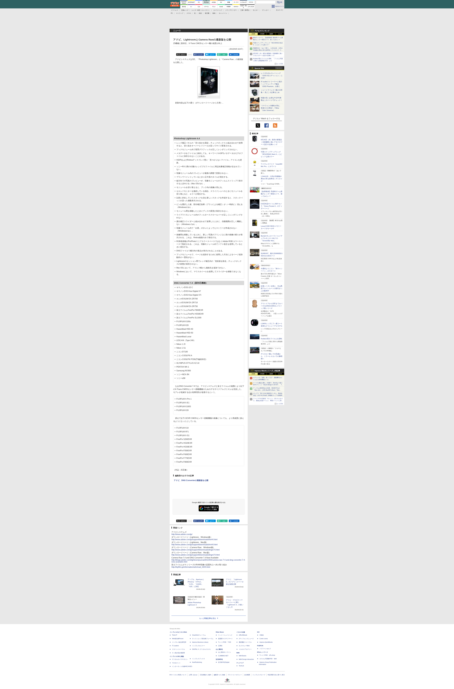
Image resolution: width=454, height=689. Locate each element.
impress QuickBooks (266, 642)
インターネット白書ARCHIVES (182, 666)
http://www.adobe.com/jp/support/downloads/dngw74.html (195, 550)
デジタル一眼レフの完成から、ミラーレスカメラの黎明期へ (271, 356)
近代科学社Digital (223, 662)
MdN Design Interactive (246, 659)
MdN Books (242, 656)
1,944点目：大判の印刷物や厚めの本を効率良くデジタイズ (271, 178)
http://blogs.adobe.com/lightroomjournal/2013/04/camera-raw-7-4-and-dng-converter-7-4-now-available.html (208, 561)
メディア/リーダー (231, 10)
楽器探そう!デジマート (225, 638)
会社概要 (247, 675)
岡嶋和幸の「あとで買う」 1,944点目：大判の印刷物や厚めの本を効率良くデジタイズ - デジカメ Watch (268, 50)
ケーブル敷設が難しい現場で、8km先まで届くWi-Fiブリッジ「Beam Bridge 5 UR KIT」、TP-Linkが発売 (268, 385)
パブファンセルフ (265, 649)
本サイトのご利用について (177, 675)
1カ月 (280, 34)
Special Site (259, 68)
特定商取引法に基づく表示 (276, 675)
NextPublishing (197, 662)
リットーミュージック (225, 635)
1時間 (253, 34)
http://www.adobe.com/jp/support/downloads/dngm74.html (195, 555)
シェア (200, 54)
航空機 (207, 13)
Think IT (174, 635)
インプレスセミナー (198, 646)
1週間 (271, 34)
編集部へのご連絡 (219, 675)
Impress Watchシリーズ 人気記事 (267, 371)
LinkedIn (235, 54)
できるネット (176, 663)
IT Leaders (175, 646)
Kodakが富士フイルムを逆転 (271, 339)
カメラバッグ (217, 10)
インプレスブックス (198, 659)
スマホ (189, 13)
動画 (214, 13)
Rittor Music (220, 632)
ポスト (183, 54)
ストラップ (179, 13)
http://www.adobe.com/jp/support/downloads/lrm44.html (194, 545)
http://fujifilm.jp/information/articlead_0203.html (190, 567)
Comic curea (264, 638)
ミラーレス (174, 10)
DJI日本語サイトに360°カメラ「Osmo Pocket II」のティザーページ (271, 206)
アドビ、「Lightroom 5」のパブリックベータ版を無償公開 (235, 581)
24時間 (262, 34)
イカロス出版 (240, 632)
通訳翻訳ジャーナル (245, 642)
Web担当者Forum (177, 638)
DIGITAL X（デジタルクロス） (202, 649)
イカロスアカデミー (245, 649)
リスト (190, 54)
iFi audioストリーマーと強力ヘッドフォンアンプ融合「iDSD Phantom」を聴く (271, 84)
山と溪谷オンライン (224, 652)
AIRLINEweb (243, 635)
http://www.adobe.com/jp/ (181, 534)
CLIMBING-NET (223, 656)
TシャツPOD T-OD (224, 642)
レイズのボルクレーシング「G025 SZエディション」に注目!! (271, 75)
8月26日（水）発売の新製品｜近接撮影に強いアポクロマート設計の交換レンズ (271, 142)
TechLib (241, 666)
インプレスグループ (258, 675)
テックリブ (240, 663)
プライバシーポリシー (235, 675)
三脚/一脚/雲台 (244, 10)
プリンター (265, 10)
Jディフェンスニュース (246, 638)
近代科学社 (219, 659)
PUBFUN (260, 646)
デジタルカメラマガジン (180, 659)
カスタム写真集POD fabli (268, 659)
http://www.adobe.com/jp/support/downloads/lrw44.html (194, 539)
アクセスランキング (262, 31)
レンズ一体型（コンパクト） (201, 10)
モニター (255, 10)
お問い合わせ (193, 675)
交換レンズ (184, 10)
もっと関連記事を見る (207, 618)
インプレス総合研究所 (179, 642)
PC (172, 13)
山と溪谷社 (219, 649)
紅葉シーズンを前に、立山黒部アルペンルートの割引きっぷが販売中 (271, 288)
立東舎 (220, 646)
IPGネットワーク (262, 652)
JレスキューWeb (244, 646)
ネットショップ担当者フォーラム (202, 638)
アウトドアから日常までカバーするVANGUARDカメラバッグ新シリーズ (271, 306)
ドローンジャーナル (178, 649)
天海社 (262, 635)
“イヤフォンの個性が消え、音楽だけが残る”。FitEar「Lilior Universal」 (271, 108)
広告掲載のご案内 (205, 675)
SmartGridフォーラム (199, 635)
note (224, 54)
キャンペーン (223, 13)
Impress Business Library (200, 642)
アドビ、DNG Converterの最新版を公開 (191, 480)
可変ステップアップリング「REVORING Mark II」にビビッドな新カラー (271, 154)
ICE (258, 632)
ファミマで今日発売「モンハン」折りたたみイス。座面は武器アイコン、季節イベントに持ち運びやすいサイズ (268, 400)
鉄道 (200, 13)
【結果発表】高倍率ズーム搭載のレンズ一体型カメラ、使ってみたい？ (271, 193)
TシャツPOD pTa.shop (267, 655)
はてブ (212, 54)
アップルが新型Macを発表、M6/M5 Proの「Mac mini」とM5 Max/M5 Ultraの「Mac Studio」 (266, 390)
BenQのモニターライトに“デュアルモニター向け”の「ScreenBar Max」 (271, 238)
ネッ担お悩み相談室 (178, 653)
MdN (238, 653)
